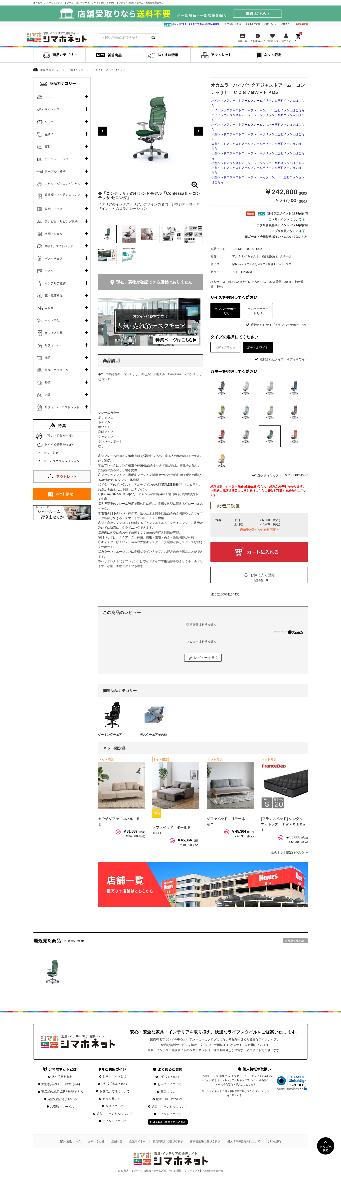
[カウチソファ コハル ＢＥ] (121, 785)
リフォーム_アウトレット (62, 407)
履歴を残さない (295, 940)
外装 (48, 382)
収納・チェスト (55, 209)
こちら (303, 236)
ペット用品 (52, 320)
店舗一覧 (116, 1141)
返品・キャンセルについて (115, 1113)
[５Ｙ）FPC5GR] (221, 412)
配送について (115, 1106)
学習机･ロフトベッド (59, 246)
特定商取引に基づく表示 (168, 1141)
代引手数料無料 (62, 1077)
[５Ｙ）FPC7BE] (270, 412)
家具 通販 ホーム (70, 1141)
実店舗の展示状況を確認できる (62, 1091)
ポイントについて (115, 1121)
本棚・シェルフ (55, 233)
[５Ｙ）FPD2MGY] (245, 436)
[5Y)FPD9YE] (221, 460)
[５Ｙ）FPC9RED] (221, 436)
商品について (169, 1091)
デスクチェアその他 (153, 734)
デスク (49, 271)
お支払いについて (169, 1084)
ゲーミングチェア (110, 734)
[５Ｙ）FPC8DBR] (294, 412)
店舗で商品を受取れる (62, 1099)
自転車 (49, 308)
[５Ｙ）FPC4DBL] (294, 388)
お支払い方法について (115, 1091)
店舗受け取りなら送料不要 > (259, 530)
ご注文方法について (114, 1084)
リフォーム (52, 345)
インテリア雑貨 (55, 283)
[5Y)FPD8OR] (294, 436)
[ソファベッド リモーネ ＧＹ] (230, 785)
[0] (298, 37)
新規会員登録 (302, 24)
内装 (48, 394)
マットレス (52, 109)
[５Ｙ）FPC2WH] (245, 388)
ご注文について (169, 1077)
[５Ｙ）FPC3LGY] (270, 388)
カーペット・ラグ (57, 159)
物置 (48, 358)
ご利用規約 (274, 1141)
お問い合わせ (270, 24)
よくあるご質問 (253, 24)
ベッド (49, 97)
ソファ (49, 122)
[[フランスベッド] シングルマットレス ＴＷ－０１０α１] (284, 785)
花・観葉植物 (54, 295)
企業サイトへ (137, 1141)
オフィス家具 (54, 333)
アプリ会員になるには (287, 231)
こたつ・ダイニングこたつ (63, 184)
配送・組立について (169, 1099)
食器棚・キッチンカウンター (63, 196)
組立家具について (115, 1099)
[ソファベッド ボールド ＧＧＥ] (175, 785)
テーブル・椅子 (55, 171)
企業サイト (286, 24)
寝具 (48, 146)
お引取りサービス (62, 1106)
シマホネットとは (233, 24)
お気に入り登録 (262, 575)
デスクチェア (54, 258)
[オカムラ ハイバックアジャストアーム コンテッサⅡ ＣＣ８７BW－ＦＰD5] (52, 971)
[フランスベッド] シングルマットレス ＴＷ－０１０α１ (283, 824)
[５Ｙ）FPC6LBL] (245, 412)
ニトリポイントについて (285, 219)
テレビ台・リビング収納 (61, 221)
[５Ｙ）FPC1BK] (221, 388)
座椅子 (49, 134)
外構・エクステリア (58, 370)
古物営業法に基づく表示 (205, 1141)
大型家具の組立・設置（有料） (62, 1084)
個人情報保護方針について (243, 1141)
